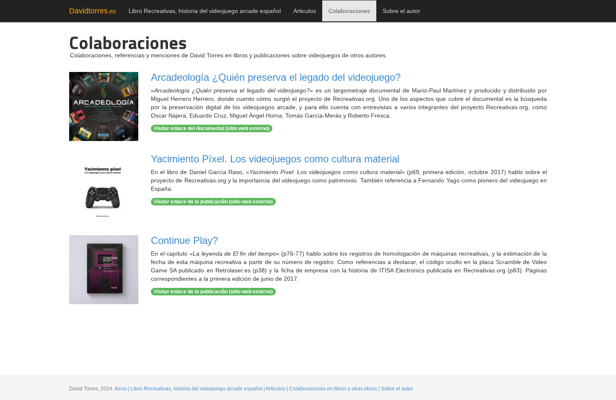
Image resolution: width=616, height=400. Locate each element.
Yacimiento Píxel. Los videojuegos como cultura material (275, 158)
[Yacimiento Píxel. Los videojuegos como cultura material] (103, 188)
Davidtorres (92, 11)
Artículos (275, 389)
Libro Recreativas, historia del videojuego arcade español (205, 11)
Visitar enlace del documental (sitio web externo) (211, 128)
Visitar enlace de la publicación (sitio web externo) (213, 202)
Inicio (121, 389)
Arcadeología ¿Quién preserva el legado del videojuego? (276, 77)
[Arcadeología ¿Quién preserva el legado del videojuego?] (103, 106)
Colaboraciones (349, 11)
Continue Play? (184, 240)
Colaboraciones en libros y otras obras (333, 389)
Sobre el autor (401, 11)
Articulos (304, 11)
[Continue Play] (103, 269)
